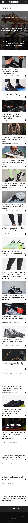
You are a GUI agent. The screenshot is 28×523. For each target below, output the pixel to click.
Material (7, 6)
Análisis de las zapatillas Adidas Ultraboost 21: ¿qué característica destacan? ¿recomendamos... (14, 274)
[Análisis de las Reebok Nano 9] (14, 469)
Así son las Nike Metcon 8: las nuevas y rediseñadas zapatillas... (13, 252)
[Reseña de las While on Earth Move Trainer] (14, 19)
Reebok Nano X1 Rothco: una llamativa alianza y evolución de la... (13, 342)
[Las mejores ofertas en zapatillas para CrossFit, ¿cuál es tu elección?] (14, 424)
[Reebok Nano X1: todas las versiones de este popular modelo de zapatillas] (14, 309)
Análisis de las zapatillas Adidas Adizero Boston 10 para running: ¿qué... (13, 230)
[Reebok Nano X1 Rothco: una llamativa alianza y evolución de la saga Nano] (14, 332)
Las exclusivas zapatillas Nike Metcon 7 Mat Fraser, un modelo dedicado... (13, 365)
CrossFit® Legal (19, 516)
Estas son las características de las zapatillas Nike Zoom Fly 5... (13, 184)
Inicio (3, 6)
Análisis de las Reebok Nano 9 (12, 477)
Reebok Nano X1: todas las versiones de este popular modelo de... (14, 318)
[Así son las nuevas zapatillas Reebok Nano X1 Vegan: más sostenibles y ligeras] (14, 378)
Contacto (17, 514)
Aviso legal (10, 514)
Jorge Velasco (4, 166)
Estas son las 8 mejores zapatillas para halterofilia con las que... (14, 94)
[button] (2, 2)
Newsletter (14, 518)
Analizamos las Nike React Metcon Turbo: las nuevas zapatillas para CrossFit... (11, 411)
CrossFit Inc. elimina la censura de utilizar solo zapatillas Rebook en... (14, 497)
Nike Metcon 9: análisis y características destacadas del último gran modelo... (13, 72)
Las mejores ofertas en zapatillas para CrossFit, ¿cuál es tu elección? (14, 434)
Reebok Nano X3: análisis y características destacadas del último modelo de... (13, 116)
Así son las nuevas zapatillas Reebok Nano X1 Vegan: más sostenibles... (12, 388)
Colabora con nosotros (8, 516)
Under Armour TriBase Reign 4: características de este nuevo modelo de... (12, 207)
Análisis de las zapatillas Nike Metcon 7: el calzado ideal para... (13, 296)
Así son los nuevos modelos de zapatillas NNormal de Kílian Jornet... (13, 162)
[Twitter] (18, 508)
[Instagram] (14, 508)
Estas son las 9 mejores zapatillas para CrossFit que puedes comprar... (14, 139)
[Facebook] (9, 508)
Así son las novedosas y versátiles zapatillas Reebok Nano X (14, 457)
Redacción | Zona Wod (6, 75)
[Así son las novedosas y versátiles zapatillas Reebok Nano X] (14, 448)
